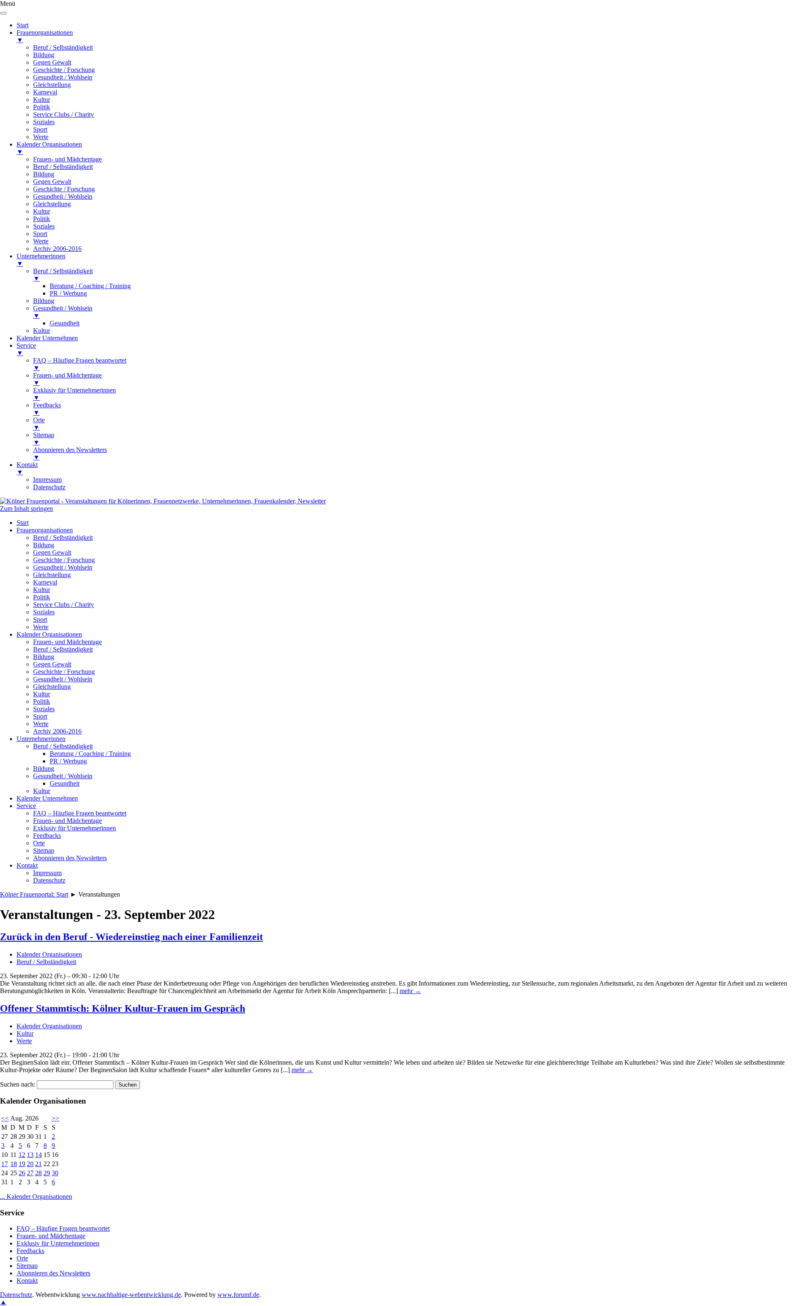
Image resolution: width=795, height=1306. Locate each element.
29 (46, 1172)
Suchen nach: (17, 1084)
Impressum (47, 872)
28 (38, 1172)
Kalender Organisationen (49, 634)
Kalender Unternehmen (47, 798)
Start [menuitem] (23, 25)
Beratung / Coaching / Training (90, 753)
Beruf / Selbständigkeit (63, 537)
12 (22, 1154)
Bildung (43, 544)
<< (5, 1118)
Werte (40, 626)
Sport (40, 619)
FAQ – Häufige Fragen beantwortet (79, 813)
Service (26, 805)
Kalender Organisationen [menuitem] (49, 148)
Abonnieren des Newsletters (70, 857)
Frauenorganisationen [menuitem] (45, 36)
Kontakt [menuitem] (27, 468)
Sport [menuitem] (40, 129)
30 (55, 1172)
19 (22, 1163)
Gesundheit (65, 783)
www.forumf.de (238, 1294)
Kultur (41, 589)
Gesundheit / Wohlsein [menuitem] (62, 77)
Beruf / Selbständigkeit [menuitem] (63, 47)
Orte (39, 843)
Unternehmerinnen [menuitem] (41, 260)
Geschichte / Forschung (64, 559)
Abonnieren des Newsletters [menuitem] (70, 453)
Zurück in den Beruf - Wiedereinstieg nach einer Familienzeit (131, 936)
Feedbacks (47, 835)
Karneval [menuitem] (45, 92)
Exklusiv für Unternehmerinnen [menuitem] (74, 394)
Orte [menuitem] (39, 423)
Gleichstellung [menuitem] (52, 84)
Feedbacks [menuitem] (47, 409)
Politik (41, 597)
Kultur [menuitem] (41, 99)
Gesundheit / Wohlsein (62, 567)
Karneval (45, 582)
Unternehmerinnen (41, 738)
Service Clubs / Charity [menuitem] (63, 114)
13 (30, 1154)
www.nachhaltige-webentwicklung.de (131, 1294)
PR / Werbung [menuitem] (68, 293)
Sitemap (43, 850)
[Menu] (3, 13)
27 (30, 1172)
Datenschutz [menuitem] (49, 487)
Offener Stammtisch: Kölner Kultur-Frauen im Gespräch (122, 1008)
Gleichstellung (52, 574)
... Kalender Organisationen (36, 1196)
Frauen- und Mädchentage (67, 641)
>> (55, 1118)
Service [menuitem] (26, 349)
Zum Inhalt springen (26, 508)
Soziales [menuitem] (44, 121)
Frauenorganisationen (45, 530)
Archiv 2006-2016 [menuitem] (57, 248)
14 (38, 1154)
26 (22, 1172)
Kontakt (27, 865)
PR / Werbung (68, 761)
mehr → (410, 990)
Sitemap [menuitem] (43, 438)
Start (23, 522)
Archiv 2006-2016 (57, 731)
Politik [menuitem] (41, 107)
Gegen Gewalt (52, 552)
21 (38, 1163)
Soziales (44, 612)
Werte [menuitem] (40, 136)
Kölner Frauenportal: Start (34, 894)
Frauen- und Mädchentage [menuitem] (67, 159)
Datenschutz (49, 880)
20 (30, 1163)
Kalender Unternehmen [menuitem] (47, 338)
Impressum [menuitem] (47, 479)
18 (13, 1163)
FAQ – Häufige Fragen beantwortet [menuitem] (79, 364)
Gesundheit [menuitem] (65, 323)
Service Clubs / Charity (63, 604)
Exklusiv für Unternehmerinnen (74, 828)
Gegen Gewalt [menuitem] (52, 62)
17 (4, 1163)
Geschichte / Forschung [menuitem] (64, 69)
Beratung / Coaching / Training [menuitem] (90, 285)
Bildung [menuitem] (43, 54)
